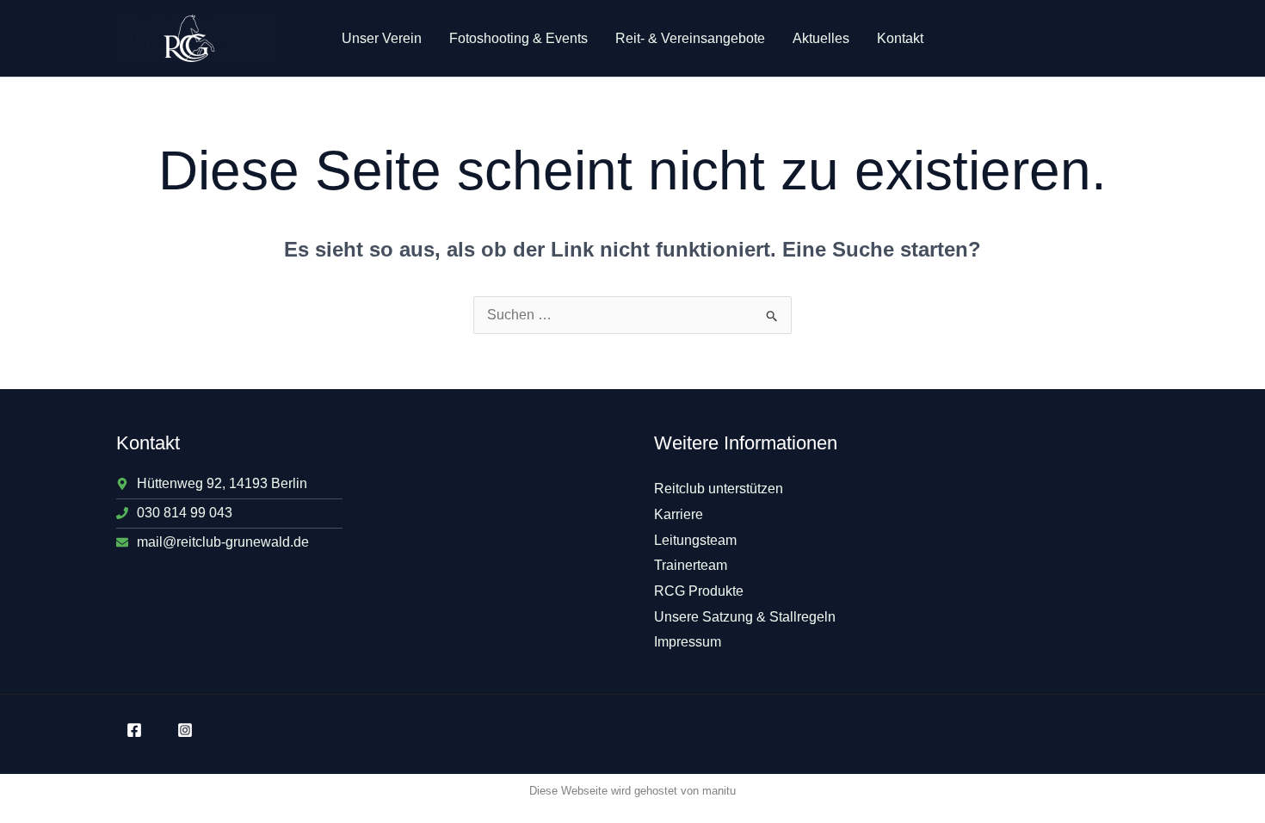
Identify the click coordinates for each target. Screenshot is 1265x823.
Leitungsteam (695, 540)
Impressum (687, 641)
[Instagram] (185, 730)
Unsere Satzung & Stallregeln (745, 617)
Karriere (678, 514)
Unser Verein (382, 38)
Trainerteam (690, 565)
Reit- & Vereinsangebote (690, 38)
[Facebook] (134, 730)
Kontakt (900, 38)
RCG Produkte (699, 591)
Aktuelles (821, 38)
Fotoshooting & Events (518, 38)
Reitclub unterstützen (718, 488)
